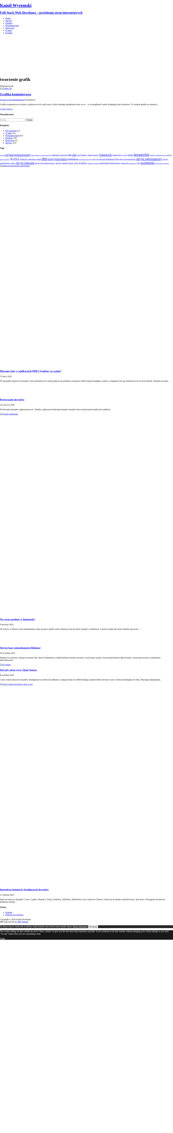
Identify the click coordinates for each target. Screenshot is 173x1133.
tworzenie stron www (110, 163)
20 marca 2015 (6, 100)
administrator (18, 100)
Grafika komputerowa (15, 94)
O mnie (8, 30)
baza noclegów (46, 155)
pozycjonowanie (57, 159)
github (125, 155)
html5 (130, 155)
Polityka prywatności (14, 915)
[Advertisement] (86, 55)
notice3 (23, 159)
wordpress (148, 163)
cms (70, 154)
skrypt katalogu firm (109, 159)
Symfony (83, 163)
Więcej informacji (80, 926)
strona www (67, 163)
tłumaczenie (132, 163)
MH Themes (22, 922)
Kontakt (8, 33)
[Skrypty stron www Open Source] (5, 665)
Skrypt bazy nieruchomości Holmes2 (20, 647)
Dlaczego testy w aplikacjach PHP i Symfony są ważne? (30, 371)
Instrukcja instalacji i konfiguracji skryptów (24, 889)
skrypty (58, 163)
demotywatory (93, 155)
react (94, 159)
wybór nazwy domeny (162, 163)
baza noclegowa (36, 155)
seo (97, 159)
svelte (76, 163)
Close (2, 938)
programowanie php (85, 159)
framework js (117, 155)
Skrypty (8, 21)
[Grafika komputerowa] (6, 88)
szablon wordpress (93, 163)
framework (105, 154)
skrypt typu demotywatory (45, 163)
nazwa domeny (4, 159)
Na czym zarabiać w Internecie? (17, 619)
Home (8, 18)
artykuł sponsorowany (18, 154)
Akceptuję (93, 927)
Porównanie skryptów (12, 399)
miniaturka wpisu (160, 155)
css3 (79, 155)
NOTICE (15, 159)
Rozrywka (9, 28)
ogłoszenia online (34, 159)
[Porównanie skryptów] (5, 394)
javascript (141, 154)
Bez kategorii (11, 131)
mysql (169, 155)
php (44, 159)
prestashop (72, 159)
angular (2, 155)
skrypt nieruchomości (127, 159)
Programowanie (12, 25)
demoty (84, 155)
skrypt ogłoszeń (25, 162)
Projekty (9, 23)
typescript (124, 163)
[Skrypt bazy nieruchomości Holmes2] (5, 642)
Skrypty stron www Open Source (18, 670)
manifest (152, 155)
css (74, 154)
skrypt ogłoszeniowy (149, 159)
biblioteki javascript (59, 155)
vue (138, 163)
